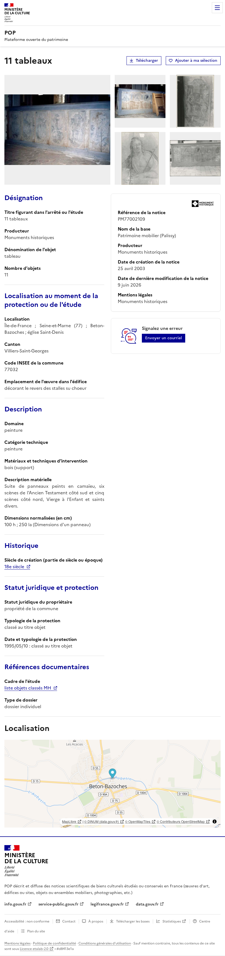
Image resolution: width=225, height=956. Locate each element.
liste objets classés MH (27, 688)
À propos (95, 921)
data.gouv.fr (147, 904)
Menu (217, 7)
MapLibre (69, 821)
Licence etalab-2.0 (34, 948)
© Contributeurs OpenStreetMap (181, 821)
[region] (112, 784)
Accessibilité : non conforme (26, 921)
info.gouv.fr (15, 904)
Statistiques (171, 921)
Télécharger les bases (133, 921)
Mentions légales (17, 943)
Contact (68, 921)
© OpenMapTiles (137, 821)
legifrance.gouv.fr (107, 904)
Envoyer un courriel (163, 338)
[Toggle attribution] (214, 821)
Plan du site (36, 931)
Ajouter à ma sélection (196, 60)
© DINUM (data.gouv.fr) (101, 821)
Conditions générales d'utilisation (104, 943)
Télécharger (147, 60)
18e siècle (14, 566)
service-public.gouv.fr (58, 904)
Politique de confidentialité (54, 943)
